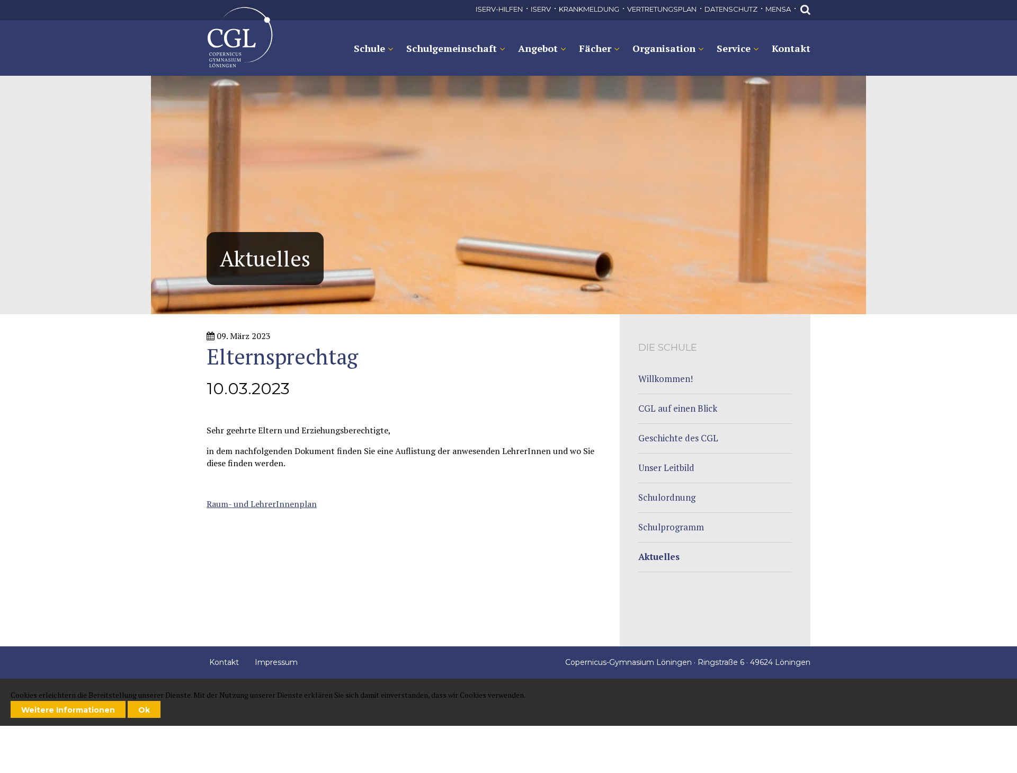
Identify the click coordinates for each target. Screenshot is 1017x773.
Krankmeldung (589, 9)
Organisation (663, 48)
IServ (541, 9)
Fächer (595, 48)
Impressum (276, 662)
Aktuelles (659, 556)
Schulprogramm (671, 527)
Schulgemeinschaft (451, 48)
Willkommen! (665, 378)
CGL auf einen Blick (677, 408)
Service (734, 48)
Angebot (538, 48)
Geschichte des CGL (678, 438)
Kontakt (791, 48)
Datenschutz (730, 9)
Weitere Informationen (68, 710)
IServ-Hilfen (499, 9)
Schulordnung (666, 497)
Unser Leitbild (666, 467)
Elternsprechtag (240, 37)
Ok (144, 710)
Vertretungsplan (662, 9)
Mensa (778, 9)
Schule (369, 48)
